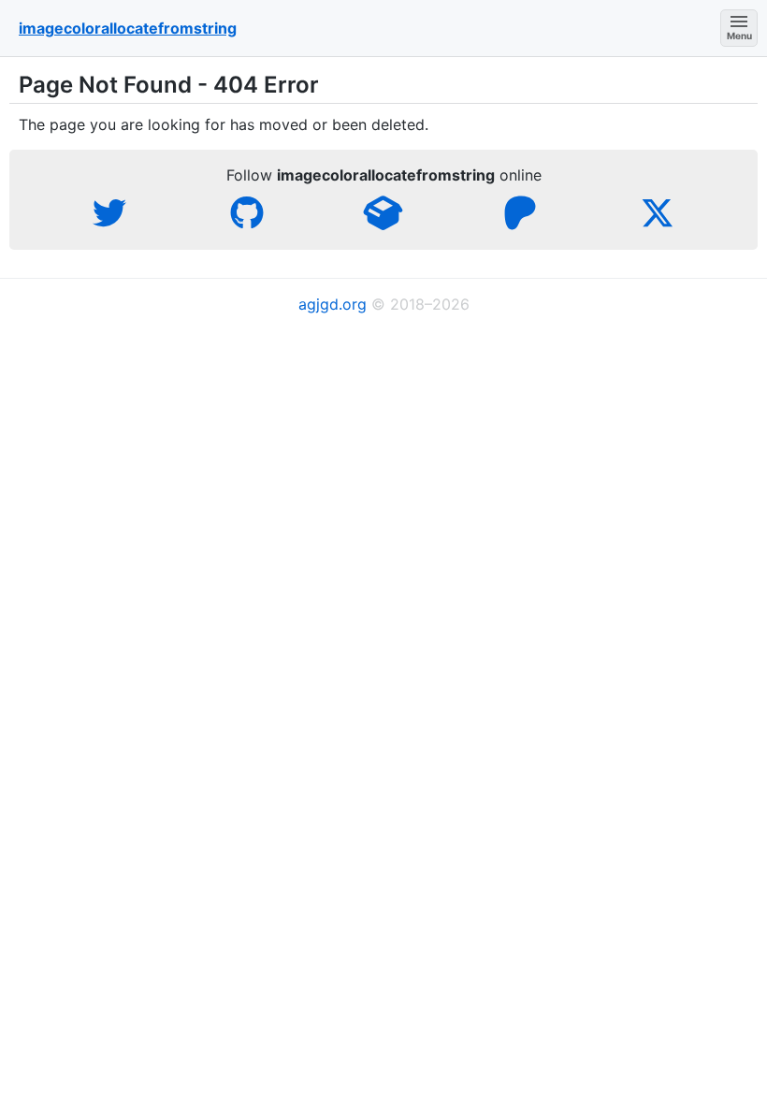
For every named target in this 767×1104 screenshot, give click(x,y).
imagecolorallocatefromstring (128, 28)
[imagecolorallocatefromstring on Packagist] (383, 213)
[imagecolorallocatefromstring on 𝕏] (656, 213)
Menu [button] (739, 35)
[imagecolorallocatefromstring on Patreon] (520, 213)
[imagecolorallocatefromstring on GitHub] (247, 213)
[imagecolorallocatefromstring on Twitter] (109, 213)
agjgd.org (332, 304)
